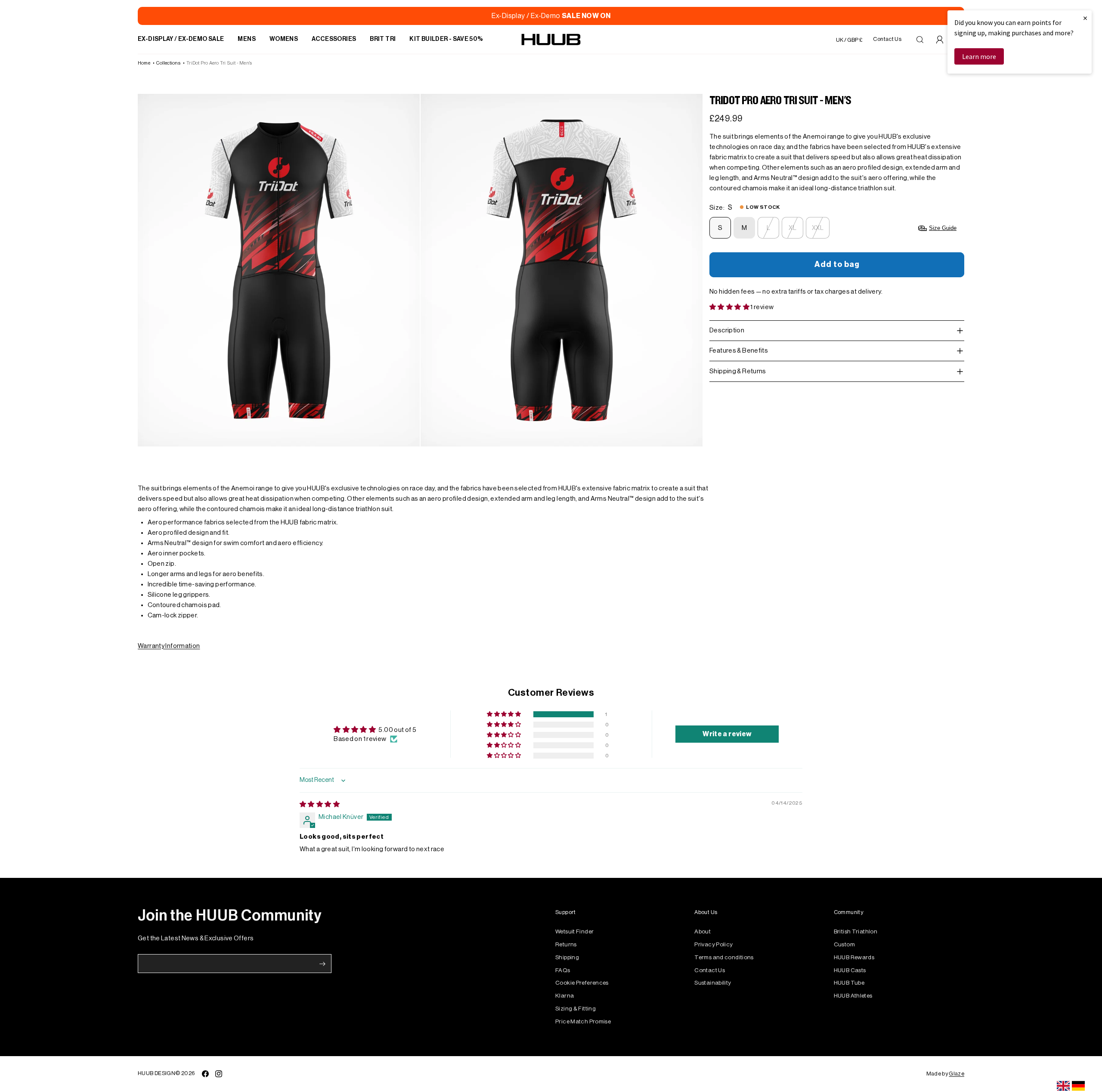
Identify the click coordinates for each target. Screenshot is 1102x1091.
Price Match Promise (583, 1021)
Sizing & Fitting (575, 1008)
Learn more (979, 56)
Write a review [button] (727, 734)
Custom (844, 944)
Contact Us (709, 970)
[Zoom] (279, 270)
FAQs (562, 970)
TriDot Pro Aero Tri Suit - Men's (219, 63)
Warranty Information (169, 646)
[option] (1078, 1086)
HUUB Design (156, 1073)
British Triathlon (855, 931)
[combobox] (1063, 1086)
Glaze (956, 1073)
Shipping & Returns (737, 371)
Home (144, 63)
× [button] (1085, 17)
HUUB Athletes (853, 995)
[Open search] (919, 39)
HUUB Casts (850, 970)
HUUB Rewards (854, 957)
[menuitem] (181, 39)
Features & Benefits (738, 350)
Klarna (564, 995)
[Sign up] (322, 964)
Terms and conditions (724, 957)
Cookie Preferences (582, 983)
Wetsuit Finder (574, 931)
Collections (168, 63)
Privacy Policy (713, 944)
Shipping (567, 957)
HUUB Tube (849, 983)
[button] (729, 307)
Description (726, 330)
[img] (320, 804)
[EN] (1063, 1086)
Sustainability (712, 983)
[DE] (1078, 1086)
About (702, 931)
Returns (566, 944)
